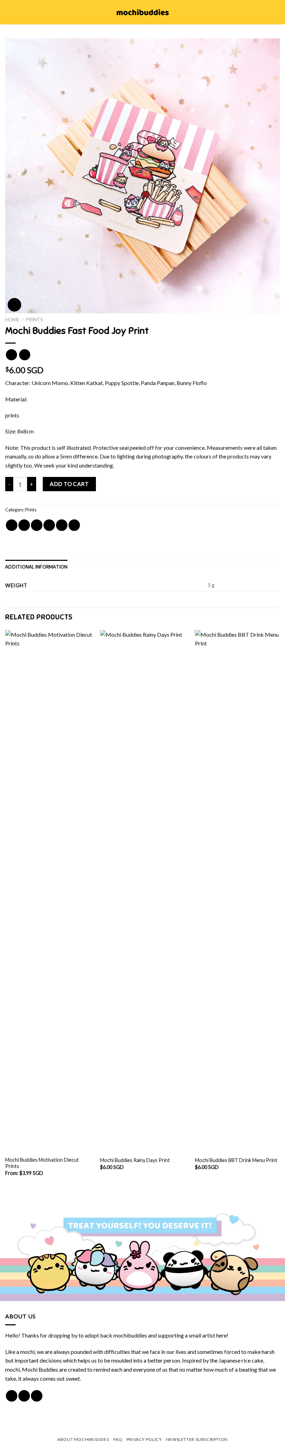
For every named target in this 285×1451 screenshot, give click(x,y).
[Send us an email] (36, 1396)
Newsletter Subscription (197, 1439)
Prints (34, 319)
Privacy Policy (144, 1439)
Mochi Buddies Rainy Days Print (135, 1160)
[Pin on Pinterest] (61, 525)
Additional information (36, 567)
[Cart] (276, 12)
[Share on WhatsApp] (11, 525)
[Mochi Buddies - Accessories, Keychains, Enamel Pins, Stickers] (142, 12)
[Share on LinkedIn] (74, 525)
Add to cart (69, 483)
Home (12, 319)
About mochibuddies (83, 1439)
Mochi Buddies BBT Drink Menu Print (236, 1160)
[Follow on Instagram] (24, 1396)
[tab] (36, 567)
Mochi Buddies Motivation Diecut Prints (42, 1163)
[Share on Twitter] (36, 525)
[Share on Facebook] (24, 525)
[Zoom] (14, 305)
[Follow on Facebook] (11, 1396)
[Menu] (9, 12)
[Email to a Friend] (49, 525)
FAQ (117, 1439)
